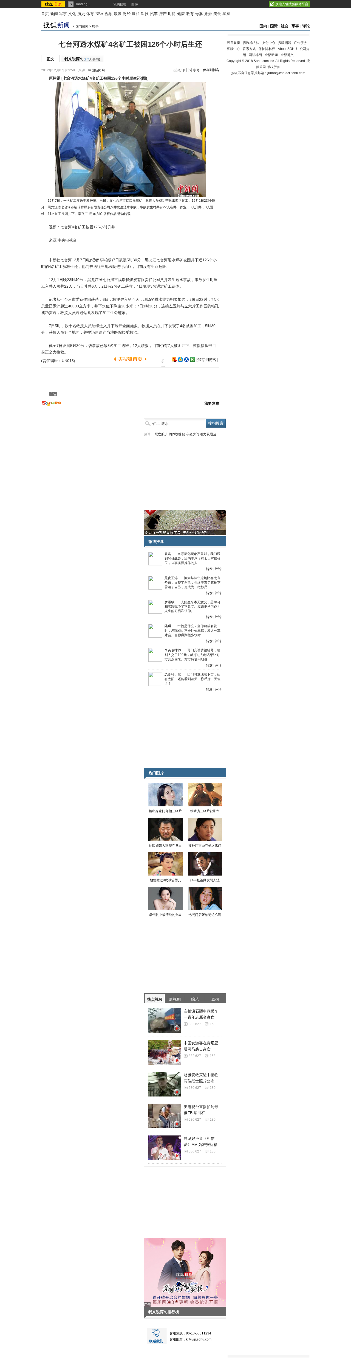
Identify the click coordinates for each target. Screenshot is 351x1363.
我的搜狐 (119, 4)
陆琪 (168, 626)
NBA (99, 14)
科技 (145, 14)
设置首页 (233, 43)
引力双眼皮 (208, 434)
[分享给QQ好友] (180, 359)
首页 (45, 14)
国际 (274, 26)
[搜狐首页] (53, 4)
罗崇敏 (169, 602)
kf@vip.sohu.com (198, 1339)
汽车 (154, 14)
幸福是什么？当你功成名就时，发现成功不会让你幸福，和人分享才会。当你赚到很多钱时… (192, 630)
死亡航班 (161, 434)
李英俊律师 (173, 650)
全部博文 (287, 55)
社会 (284, 26)
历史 (81, 14)
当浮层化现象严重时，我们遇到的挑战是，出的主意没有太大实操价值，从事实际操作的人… (192, 558)
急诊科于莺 (173, 674)
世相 (136, 14)
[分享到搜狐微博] (174, 359)
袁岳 (168, 554)
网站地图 (255, 55)
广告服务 (300, 43)
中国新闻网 (96, 70)
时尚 (172, 14)
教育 (190, 14)
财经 (127, 14)
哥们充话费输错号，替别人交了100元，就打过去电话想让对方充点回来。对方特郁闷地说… (192, 654)
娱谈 (117, 14)
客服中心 (233, 49)
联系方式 (249, 49)
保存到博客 (211, 70)
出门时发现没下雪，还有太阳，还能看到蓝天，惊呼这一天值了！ (192, 678)
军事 (63, 14)
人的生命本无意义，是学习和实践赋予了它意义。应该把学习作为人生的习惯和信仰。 (192, 606)
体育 (90, 14)
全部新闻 (271, 55)
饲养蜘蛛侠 (177, 434)
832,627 (195, 1024)
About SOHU (287, 49)
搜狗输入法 (251, 43)
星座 (226, 14)
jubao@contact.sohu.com (286, 73)
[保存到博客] (207, 359)
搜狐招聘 (284, 43)
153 (213, 1024)
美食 (217, 14)
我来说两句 (82, 59)
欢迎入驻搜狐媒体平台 (291, 4)
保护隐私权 (267, 49)
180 (213, 1088)
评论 (306, 26)
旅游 (208, 14)
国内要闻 (82, 26)
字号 (196, 70)
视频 (108, 14)
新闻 (54, 14)
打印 (182, 70)
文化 (72, 14)
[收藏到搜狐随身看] (192, 359)
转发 (209, 569)
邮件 (134, 4)
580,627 (195, 1088)
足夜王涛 (171, 578)
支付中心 (268, 43)
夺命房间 (192, 434)
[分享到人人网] (186, 359)
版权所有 (273, 67)
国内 (263, 26)
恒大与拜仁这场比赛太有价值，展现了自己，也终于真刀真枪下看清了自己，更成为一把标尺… (192, 582)
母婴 (199, 14)
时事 (95, 26)
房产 (163, 14)
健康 (181, 14)
